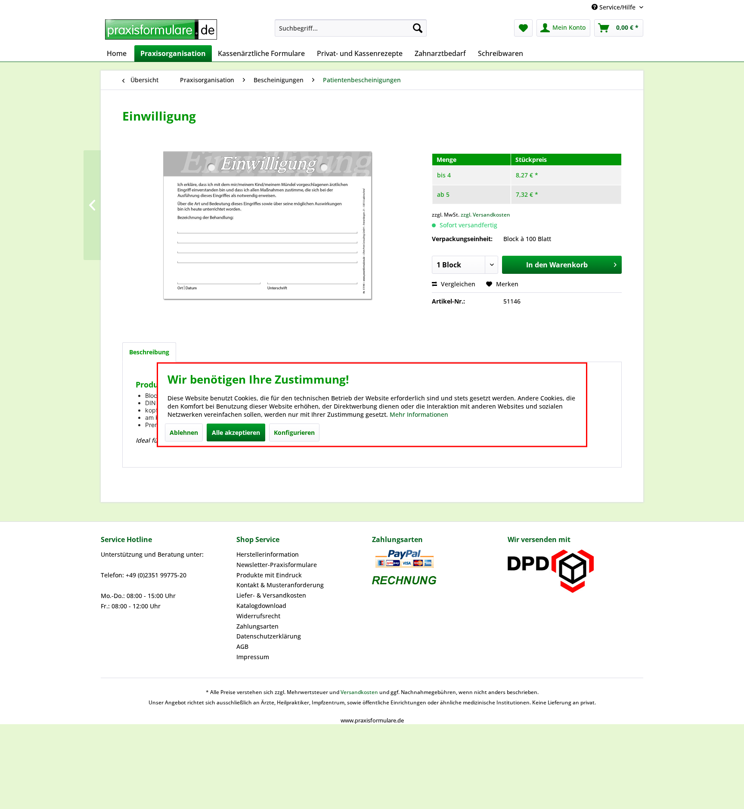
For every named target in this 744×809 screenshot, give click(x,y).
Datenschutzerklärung (268, 636)
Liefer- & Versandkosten (271, 595)
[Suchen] (418, 28)
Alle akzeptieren (236, 432)
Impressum (252, 657)
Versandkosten (359, 692)
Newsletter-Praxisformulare (276, 565)
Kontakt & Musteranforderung (280, 585)
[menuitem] (351, 28)
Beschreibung (149, 352)
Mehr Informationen (419, 414)
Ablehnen (184, 432)
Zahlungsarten (257, 626)
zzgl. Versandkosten (485, 214)
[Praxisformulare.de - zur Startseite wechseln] (161, 30)
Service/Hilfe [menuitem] (617, 7)
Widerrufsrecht (258, 616)
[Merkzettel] (523, 28)
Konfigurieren (294, 432)
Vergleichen (457, 284)
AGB (242, 646)
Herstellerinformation (267, 554)
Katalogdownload (261, 605)
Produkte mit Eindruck (269, 575)
